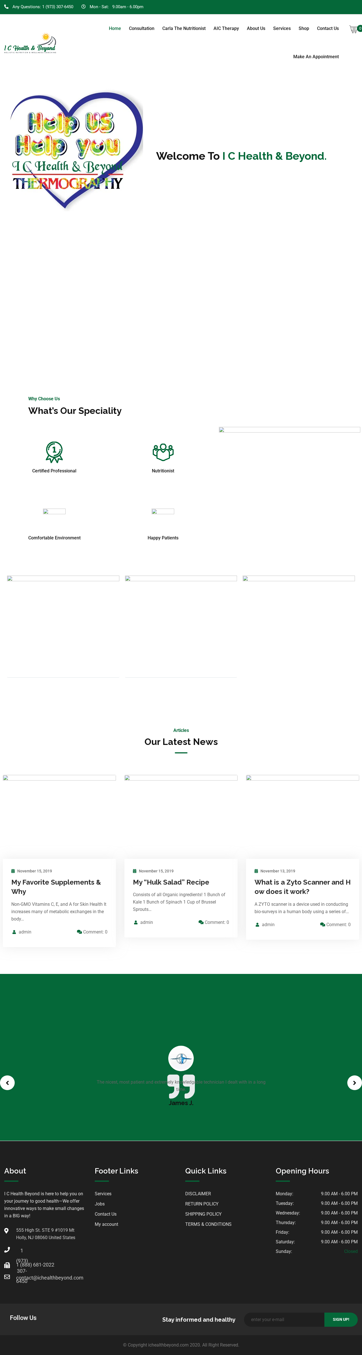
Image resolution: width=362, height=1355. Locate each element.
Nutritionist (163, 471)
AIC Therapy (226, 28)
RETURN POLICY (202, 1204)
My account (106, 1224)
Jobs (100, 1204)
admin (25, 932)
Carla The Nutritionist (184, 28)
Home (115, 28)
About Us (256, 28)
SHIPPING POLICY (203, 1214)
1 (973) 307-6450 (57, 6)
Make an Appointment (181, 304)
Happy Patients (163, 538)
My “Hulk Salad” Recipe (171, 882)
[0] (353, 29)
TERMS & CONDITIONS (208, 1224)
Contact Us (328, 28)
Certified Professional (54, 471)
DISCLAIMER (198, 1193)
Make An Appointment (316, 56)
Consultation (141, 28)
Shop (304, 28)
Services (282, 28)
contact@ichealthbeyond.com (21, 1278)
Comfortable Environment (54, 538)
